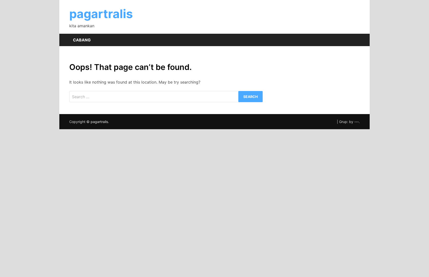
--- (356, 122)
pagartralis (101, 13)
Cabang (82, 39)
